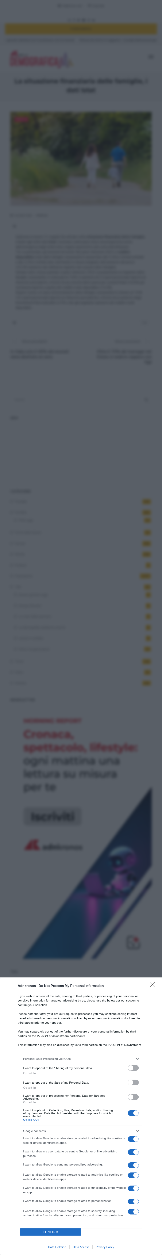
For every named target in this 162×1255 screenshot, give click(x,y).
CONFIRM (50, 1232)
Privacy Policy (105, 1247)
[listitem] (81, 1058)
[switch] (133, 1068)
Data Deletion (57, 1247)
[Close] (154, 986)
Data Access (81, 1247)
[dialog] (81, 1116)
